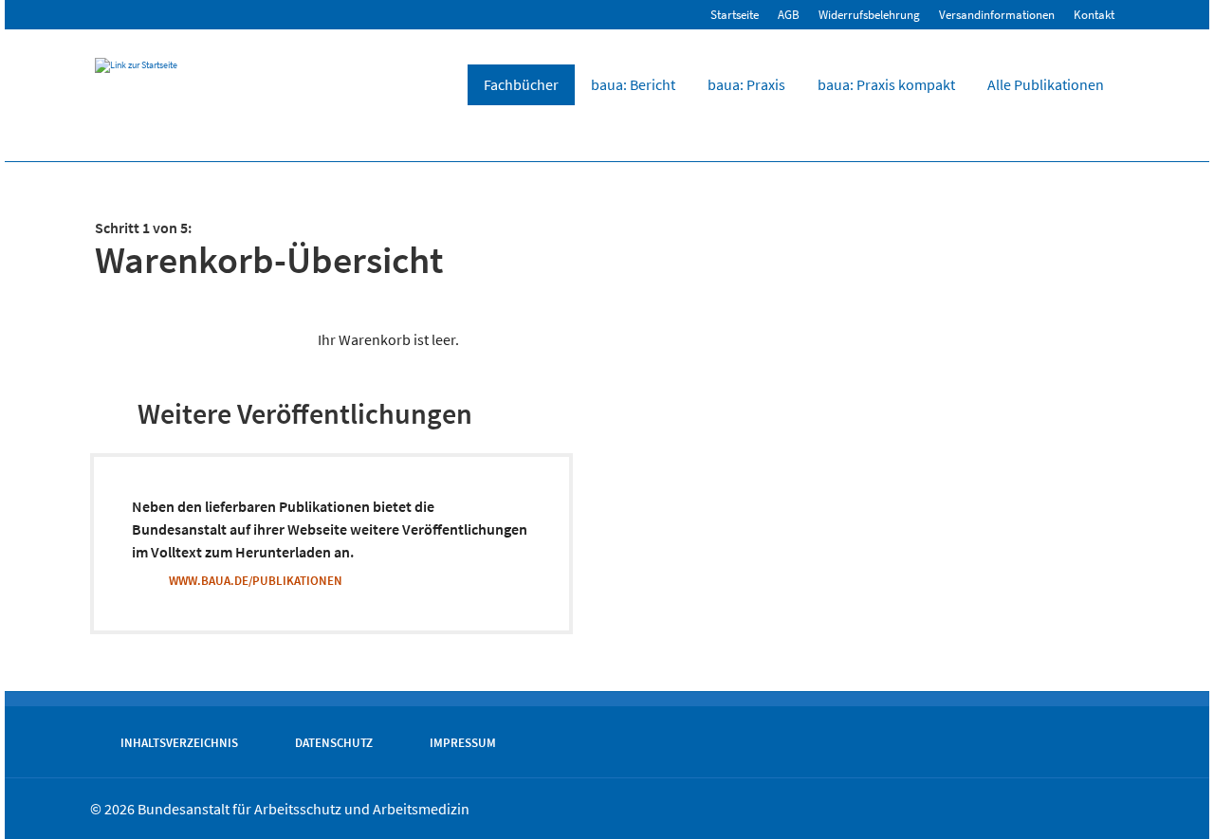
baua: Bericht (633, 84)
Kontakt (1094, 15)
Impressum (463, 742)
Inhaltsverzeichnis (179, 742)
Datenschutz (334, 742)
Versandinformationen (997, 15)
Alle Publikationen (1045, 84)
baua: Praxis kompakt (886, 84)
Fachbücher (521, 84)
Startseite (734, 15)
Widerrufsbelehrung (869, 15)
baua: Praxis (746, 84)
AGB (789, 15)
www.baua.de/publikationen (255, 580)
